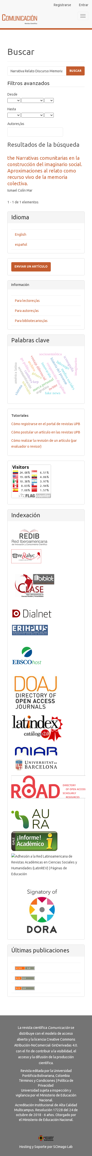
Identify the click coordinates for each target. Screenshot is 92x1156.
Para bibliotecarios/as (31, 321)
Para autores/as (27, 311)
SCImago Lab (63, 1147)
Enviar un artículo (31, 266)
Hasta (11, 109)
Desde (12, 94)
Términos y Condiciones (37, 1080)
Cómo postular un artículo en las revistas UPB (45, 432)
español (21, 244)
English (20, 234)
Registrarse (62, 5)
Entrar (83, 5)
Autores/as (15, 124)
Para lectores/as (27, 301)
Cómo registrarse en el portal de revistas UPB (45, 424)
